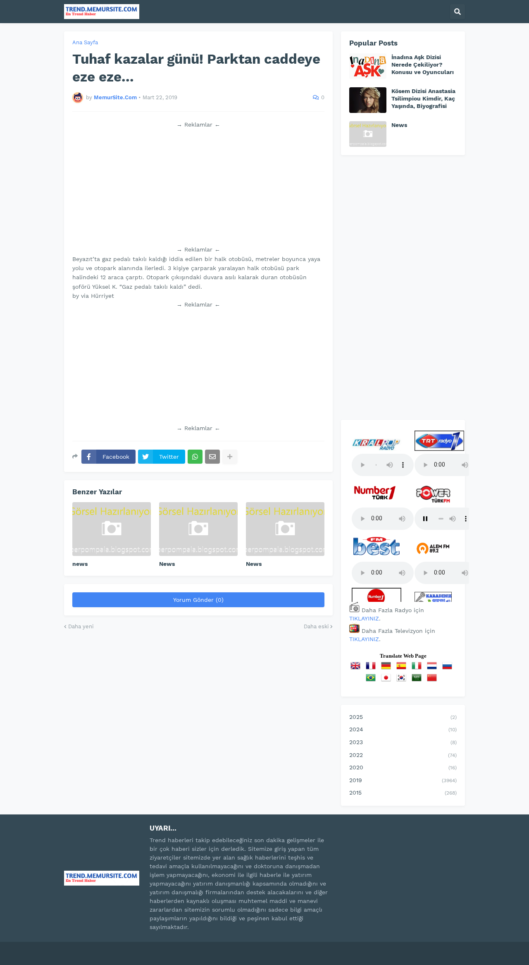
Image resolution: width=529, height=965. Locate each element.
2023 (403, 742)
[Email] (212, 457)
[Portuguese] (372, 680)
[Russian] (448, 668)
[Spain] (403, 668)
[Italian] (418, 668)
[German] (387, 668)
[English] (357, 668)
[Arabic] (418, 680)
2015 (403, 792)
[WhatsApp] (195, 457)
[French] (372, 668)
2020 (403, 767)
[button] (457, 11)
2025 (403, 717)
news (80, 563)
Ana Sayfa (85, 42)
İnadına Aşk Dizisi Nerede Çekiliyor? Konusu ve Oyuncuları (422, 64)
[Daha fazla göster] (229, 457)
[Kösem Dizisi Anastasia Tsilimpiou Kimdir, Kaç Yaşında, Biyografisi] (367, 100)
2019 (403, 780)
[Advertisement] (198, 187)
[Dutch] (433, 668)
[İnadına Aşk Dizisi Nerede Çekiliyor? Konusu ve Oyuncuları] (367, 66)
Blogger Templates (153, 948)
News (167, 563)
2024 (403, 729)
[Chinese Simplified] (433, 680)
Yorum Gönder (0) (198, 599)
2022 (403, 755)
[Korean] (403, 680)
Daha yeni (80, 626)
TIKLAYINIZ (364, 618)
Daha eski (316, 626)
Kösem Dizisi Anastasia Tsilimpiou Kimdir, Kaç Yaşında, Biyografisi (423, 98)
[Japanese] (387, 680)
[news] (111, 529)
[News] (198, 529)
